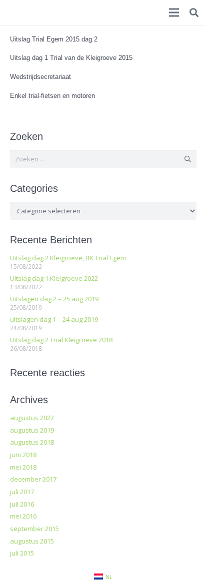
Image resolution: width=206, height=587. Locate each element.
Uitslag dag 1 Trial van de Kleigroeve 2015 (71, 57)
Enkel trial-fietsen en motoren (52, 95)
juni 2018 (23, 454)
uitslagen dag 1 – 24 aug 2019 (54, 319)
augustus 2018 (32, 442)
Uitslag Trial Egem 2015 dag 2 (54, 39)
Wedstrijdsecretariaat (40, 76)
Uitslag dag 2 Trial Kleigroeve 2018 (61, 339)
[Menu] (174, 12)
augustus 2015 (32, 541)
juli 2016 (22, 504)
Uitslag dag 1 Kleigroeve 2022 (54, 278)
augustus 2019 (32, 430)
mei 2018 (23, 467)
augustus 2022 (32, 417)
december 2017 (33, 479)
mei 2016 (23, 516)
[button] (194, 12)
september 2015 (34, 528)
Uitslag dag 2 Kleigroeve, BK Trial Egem (68, 257)
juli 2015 (22, 553)
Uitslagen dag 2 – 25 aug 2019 (54, 298)
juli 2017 (22, 491)
